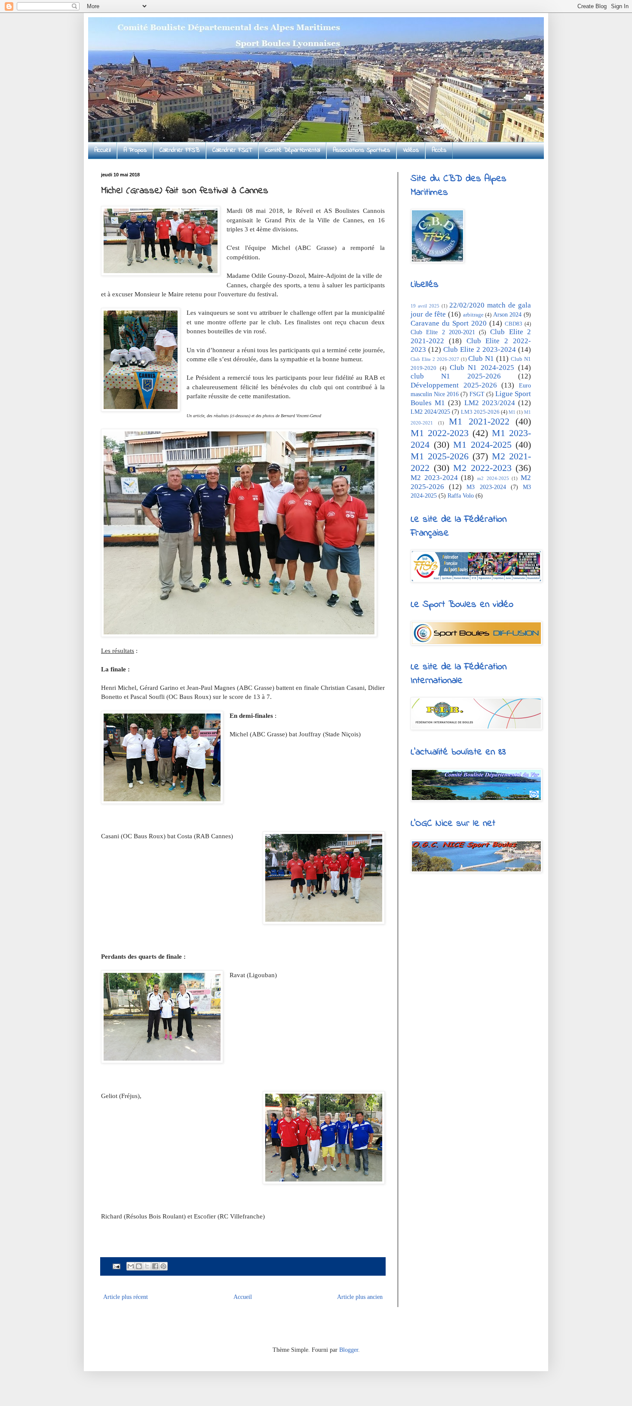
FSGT (477, 394)
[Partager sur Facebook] (155, 1266)
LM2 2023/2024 (489, 403)
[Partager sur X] (147, 1266)
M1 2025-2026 (440, 456)
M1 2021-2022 (479, 421)
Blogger (348, 1350)
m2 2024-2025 (493, 478)
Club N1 (481, 358)
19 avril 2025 (425, 305)
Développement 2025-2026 (454, 385)
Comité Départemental (292, 150)
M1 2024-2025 (482, 444)
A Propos (135, 150)
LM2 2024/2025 (430, 412)
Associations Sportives (361, 150)
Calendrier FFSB (179, 150)
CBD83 (513, 324)
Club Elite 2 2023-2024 (479, 349)
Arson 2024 (507, 314)
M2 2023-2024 (434, 478)
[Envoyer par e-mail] (130, 1266)
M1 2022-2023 (440, 433)
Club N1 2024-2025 (482, 367)
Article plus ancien (360, 1297)
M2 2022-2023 (482, 467)
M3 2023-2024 (486, 487)
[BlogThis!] (139, 1266)
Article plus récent (125, 1297)
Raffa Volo (461, 495)
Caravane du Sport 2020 (449, 323)
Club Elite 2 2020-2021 (443, 332)
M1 (512, 412)
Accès (439, 150)
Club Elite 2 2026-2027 (435, 359)
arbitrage (473, 315)
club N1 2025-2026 (456, 376)
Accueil (102, 150)
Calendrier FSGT (232, 150)
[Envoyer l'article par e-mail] (116, 1266)
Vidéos (411, 150)
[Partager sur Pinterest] (163, 1266)
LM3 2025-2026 (480, 412)
